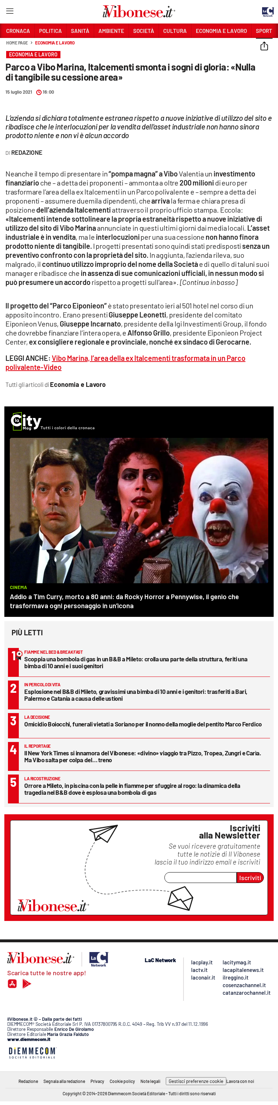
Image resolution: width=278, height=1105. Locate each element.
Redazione (28, 1081)
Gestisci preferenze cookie (196, 1081)
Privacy (97, 1081)
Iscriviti (250, 878)
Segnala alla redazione (64, 1081)
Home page (17, 42)
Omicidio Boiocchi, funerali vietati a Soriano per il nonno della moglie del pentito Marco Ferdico (143, 724)
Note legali (150, 1081)
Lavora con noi (240, 1081)
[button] (264, 46)
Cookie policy (122, 1081)
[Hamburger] (9, 12)
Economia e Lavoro (54, 42)
